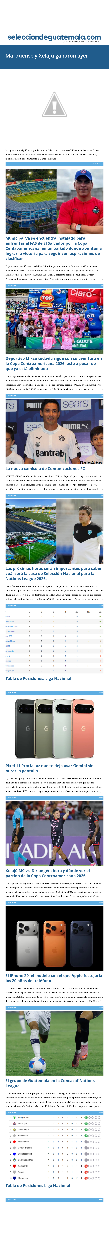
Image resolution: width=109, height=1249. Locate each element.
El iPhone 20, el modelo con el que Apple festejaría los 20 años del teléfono (54, 978)
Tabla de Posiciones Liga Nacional (38, 1185)
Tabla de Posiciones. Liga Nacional (38, 678)
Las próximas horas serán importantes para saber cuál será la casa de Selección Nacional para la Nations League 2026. (54, 573)
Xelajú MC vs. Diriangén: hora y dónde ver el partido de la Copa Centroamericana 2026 (48, 873)
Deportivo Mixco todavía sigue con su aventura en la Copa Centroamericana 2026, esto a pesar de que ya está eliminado (54, 363)
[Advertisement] (54, 15)
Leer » (100, 285)
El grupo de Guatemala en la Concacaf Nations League (50, 1083)
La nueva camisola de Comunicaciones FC (45, 468)
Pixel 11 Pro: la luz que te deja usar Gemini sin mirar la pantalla (50, 768)
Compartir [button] (95, 164)
